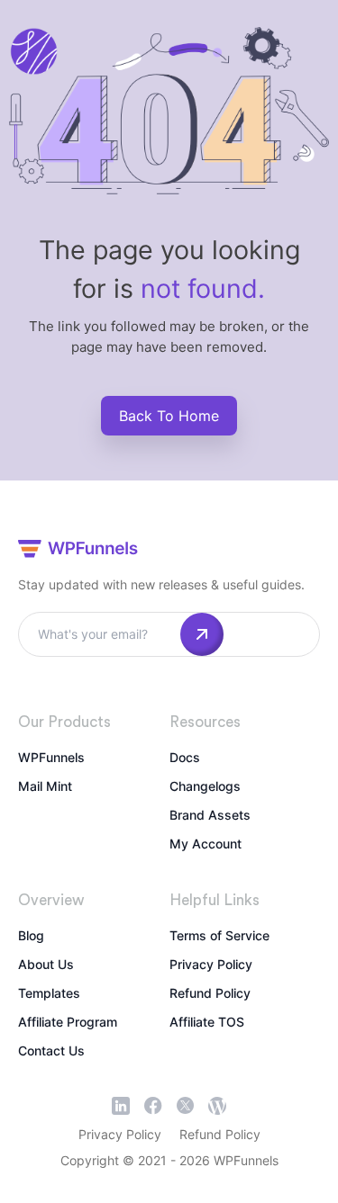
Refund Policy (210, 993)
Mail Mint (45, 786)
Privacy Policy (210, 964)
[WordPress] (217, 1106)
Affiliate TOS (206, 1021)
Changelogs (205, 786)
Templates (49, 993)
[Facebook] (153, 1106)
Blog (31, 935)
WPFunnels (51, 757)
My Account (205, 843)
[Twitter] (185, 1105)
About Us (46, 964)
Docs (184, 757)
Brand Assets (210, 814)
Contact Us (51, 1050)
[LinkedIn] (121, 1106)
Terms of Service (219, 935)
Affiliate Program (67, 1021)
